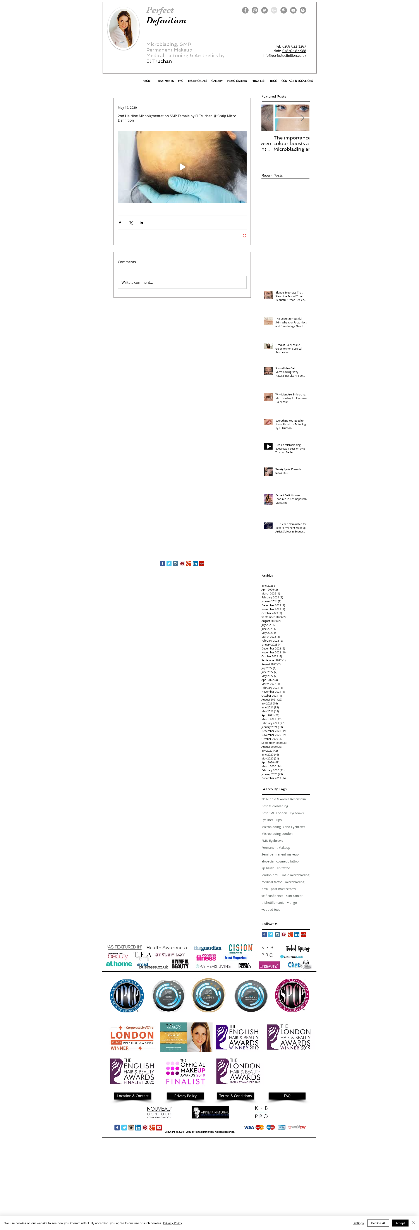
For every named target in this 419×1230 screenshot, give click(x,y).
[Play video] (182, 167)
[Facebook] (245, 10)
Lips (279, 820)
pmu (264, 889)
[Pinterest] (283, 10)
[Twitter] (264, 10)
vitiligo (292, 902)
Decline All (378, 1223)
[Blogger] (303, 10)
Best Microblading (274, 806)
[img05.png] (131, 1127)
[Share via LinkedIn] (141, 222)
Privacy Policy (172, 1223)
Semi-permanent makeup (280, 854)
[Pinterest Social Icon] (182, 563)
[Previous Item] (268, 118)
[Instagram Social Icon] (175, 563)
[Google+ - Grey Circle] (274, 10)
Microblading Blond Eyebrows (283, 827)
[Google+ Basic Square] (188, 563)
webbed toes (270, 909)
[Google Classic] (152, 1127)
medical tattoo (271, 882)
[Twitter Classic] (124, 1127)
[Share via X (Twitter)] (131, 222)
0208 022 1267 (294, 46)
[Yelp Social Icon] (201, 563)
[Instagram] (255, 10)
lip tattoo (283, 868)
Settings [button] (358, 1223)
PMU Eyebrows (272, 840)
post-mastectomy (283, 889)
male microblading (295, 875)
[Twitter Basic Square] (169, 563)
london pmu (270, 875)
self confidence (272, 896)
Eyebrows (297, 813)
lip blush (267, 868)
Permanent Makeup (275, 847)
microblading (294, 882)
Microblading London (277, 833)
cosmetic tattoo (287, 861)
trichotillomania (273, 902)
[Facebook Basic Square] (162, 563)
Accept (400, 1223)
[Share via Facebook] (120, 222)
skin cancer (294, 896)
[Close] (413, 1223)
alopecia (267, 861)
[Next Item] (302, 118)
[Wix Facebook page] (117, 1127)
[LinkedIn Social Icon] (195, 563)
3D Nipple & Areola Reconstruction (285, 799)
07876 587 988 (294, 51)
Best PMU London (274, 813)
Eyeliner (267, 820)
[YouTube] (293, 10)
